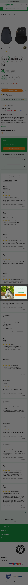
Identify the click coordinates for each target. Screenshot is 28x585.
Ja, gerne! (20, 295)
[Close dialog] (26, 286)
